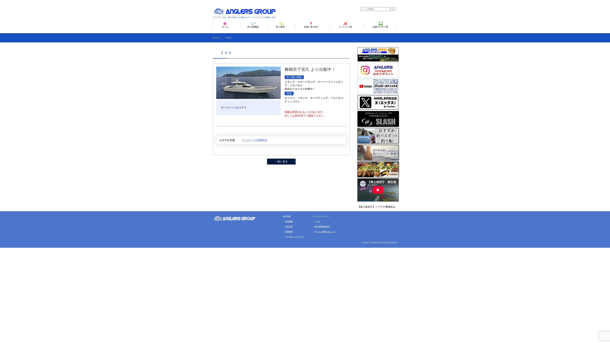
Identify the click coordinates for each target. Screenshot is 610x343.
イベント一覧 (345, 27)
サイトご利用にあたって (325, 232)
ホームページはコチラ (233, 107)
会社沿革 (289, 226)
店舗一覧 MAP (311, 27)
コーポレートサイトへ (294, 236)
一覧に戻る (281, 161)
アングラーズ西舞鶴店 (254, 140)
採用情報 (289, 232)
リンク (317, 221)
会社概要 (289, 221)
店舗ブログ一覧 (380, 27)
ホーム (225, 27)
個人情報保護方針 (322, 226)
